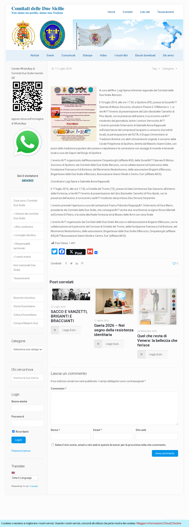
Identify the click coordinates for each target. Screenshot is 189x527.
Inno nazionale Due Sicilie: (24, 267)
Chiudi (167, 523)
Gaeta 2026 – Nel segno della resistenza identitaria (113, 330)
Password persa (20, 450)
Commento (58, 388)
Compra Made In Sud (25, 323)
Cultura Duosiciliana (24, 314)
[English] (13, 472)
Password (17, 416)
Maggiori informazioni (149, 523)
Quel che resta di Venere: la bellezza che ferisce (157, 340)
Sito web (141, 430)
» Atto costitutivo (23, 226)
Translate (34, 486)
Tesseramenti (21, 278)
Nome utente (19, 401)
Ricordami (22, 431)
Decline (177, 523)
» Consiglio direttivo (24, 235)
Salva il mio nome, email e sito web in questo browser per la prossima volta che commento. (110, 444)
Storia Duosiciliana (24, 306)
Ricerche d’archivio (24, 297)
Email (97, 430)
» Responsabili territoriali (21, 246)
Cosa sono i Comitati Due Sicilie (25, 203)
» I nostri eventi (22, 256)
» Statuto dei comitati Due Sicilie (25, 216)
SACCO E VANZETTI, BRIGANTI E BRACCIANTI (69, 316)
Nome (55, 430)
